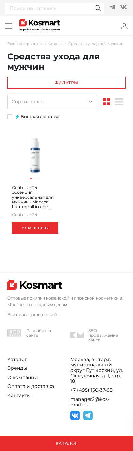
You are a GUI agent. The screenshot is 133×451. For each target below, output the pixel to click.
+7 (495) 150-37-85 (91, 390)
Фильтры (66, 82)
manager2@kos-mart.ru (89, 401)
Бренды (17, 368)
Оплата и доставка (30, 386)
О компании (22, 377)
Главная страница (24, 44)
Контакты (19, 395)
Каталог (54, 44)
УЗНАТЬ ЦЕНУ (35, 228)
